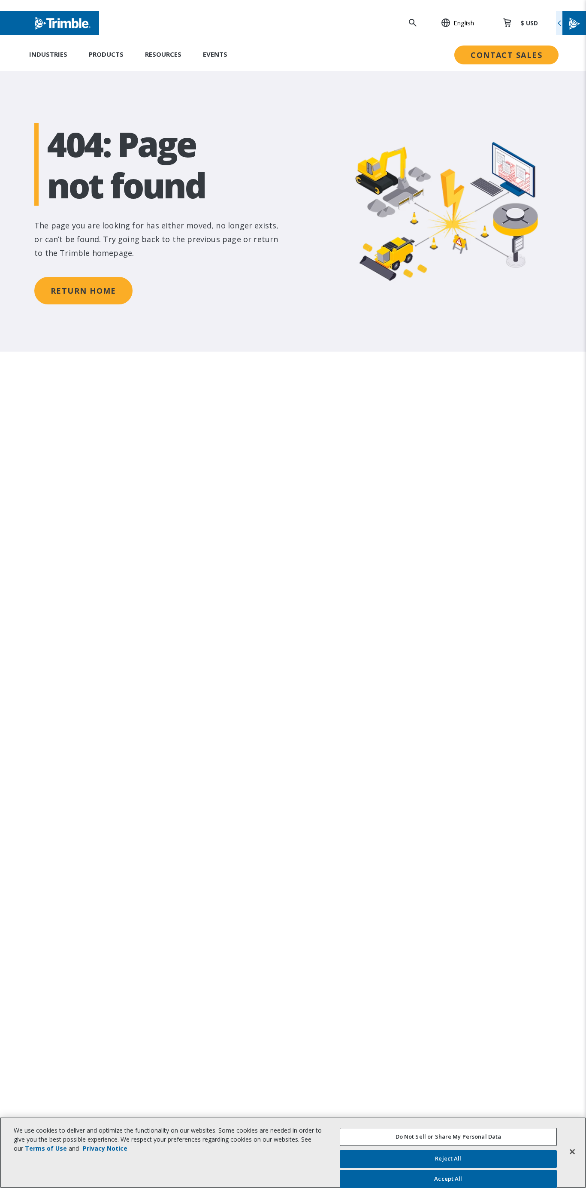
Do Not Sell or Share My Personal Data (448, 1136)
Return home (83, 291)
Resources (163, 54)
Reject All (448, 1159)
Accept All (448, 1178)
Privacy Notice (105, 1148)
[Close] (572, 1151)
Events (215, 54)
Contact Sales (506, 55)
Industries (48, 54)
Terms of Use (46, 1148)
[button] (453, 22)
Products (106, 54)
